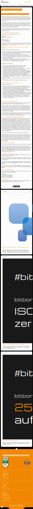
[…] (15, 348)
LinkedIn (11, 505)
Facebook (15, 505)
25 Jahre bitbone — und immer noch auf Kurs (10, 440)
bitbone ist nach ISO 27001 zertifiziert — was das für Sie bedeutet (14, 344)
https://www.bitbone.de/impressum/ (11, 45)
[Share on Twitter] (15, 186)
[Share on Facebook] (17, 186)
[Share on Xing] (19, 186)
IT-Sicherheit (5, 5)
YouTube (22, 505)
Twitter (13, 505)
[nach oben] (16, 449)
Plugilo (20, 505)
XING (17, 505)
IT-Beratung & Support (22, 5)
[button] (2, 507)
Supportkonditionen (6, 478)
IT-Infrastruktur (12, 5)
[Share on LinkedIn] (14, 186)
